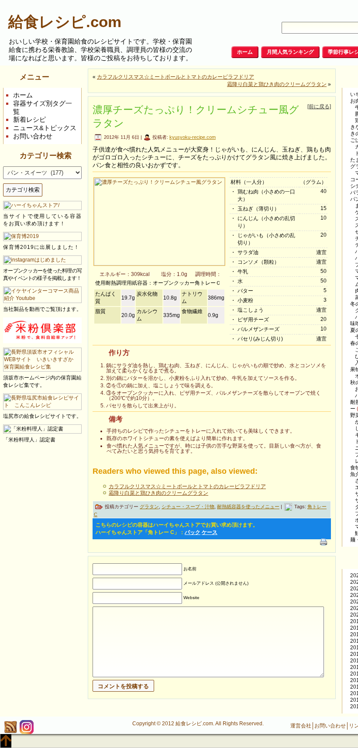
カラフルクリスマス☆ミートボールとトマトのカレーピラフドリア (175, 77)
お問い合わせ (32, 136)
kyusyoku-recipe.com (192, 137)
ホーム (23, 95)
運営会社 (300, 726)
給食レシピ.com (64, 21)
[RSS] (10, 727)
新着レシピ (29, 119)
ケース (209, 532)
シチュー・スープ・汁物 (188, 506)
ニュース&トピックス (44, 127)
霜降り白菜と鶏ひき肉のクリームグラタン (277, 84)
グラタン (149, 506)
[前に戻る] (319, 106)
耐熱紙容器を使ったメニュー (248, 506)
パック (192, 532)
